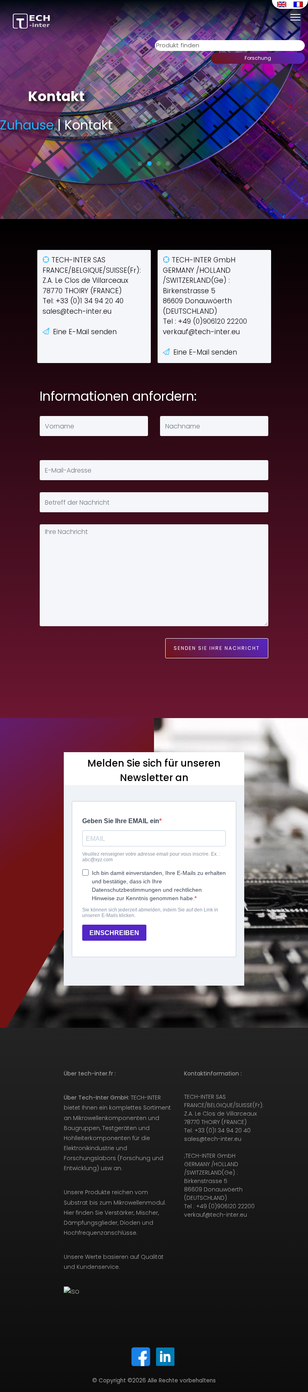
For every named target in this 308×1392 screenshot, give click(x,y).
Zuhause (27, 125)
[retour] (299, 17)
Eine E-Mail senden (85, 332)
